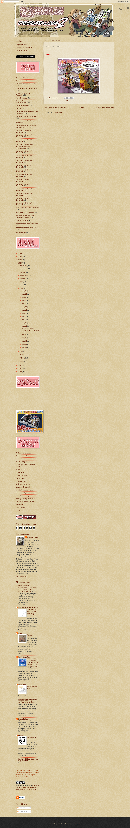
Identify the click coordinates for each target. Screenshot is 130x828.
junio (22, 285)
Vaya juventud (20, 507)
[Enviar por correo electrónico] (65, 98)
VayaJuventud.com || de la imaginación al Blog (27, 700)
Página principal (21, 45)
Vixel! (18, 510)
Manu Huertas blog (22, 496)
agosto (22, 278)
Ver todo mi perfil (21, 576)
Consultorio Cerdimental (24, 47)
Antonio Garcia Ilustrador (24, 456)
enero (22, 361)
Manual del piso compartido (25, 212)
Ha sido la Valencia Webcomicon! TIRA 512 (30, 329)
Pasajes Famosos (22, 220)
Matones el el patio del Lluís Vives (31, 739)
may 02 (24, 347)
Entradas (21, 808)
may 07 (24, 338)
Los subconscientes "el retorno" (26, 116)
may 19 (24, 310)
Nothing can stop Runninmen (25, 499)
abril (21, 351)
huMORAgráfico (24, 657)
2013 (20, 263)
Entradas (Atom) (58, 112)
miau (20, 633)
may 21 (24, 307)
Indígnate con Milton (22, 105)
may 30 (24, 291)
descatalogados (32, 537)
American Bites (21, 78)
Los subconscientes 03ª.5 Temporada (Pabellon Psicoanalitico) (24, 146)
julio (21, 282)
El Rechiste (20, 472)
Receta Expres (21, 232)
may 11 (24, 326)
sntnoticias (19, 504)
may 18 (24, 313)
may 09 (24, 334)
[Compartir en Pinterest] (73, 98)
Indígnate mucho (21, 50)
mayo (22, 288)
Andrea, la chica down (23, 453)
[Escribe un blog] (67, 98)
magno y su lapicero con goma (26, 493)
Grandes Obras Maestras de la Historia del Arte (26, 102)
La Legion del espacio (23, 487)
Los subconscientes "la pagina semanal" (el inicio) (26, 126)
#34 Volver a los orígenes (26, 702)
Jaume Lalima (20, 478)
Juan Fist (19, 108)
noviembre (24, 269)
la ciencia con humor (23, 484)
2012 (20, 365)
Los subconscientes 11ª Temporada (64, 101)
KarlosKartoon (20, 481)
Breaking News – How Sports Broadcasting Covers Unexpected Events (27, 589)
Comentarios (22, 811)
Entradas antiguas (105, 108)
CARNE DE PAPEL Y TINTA (28, 607)
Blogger (77, 824)
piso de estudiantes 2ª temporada (27, 228)
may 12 (24, 323)
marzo (22, 355)
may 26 (24, 297)
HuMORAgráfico (21, 475)
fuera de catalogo (21, 98)
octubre (22, 272)
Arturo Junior (20, 81)
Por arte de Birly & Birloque (25, 502)
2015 (20, 256)
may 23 (24, 303)
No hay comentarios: (54, 98)
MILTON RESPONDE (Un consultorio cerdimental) (25, 216)
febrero (22, 358)
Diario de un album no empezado (27, 88)
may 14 (24, 319)
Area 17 (21, 735)
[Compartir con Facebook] (71, 98)
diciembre (23, 266)
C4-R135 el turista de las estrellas (27, 84)
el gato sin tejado (21, 462)
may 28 (24, 294)
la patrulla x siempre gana (24, 490)
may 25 (24, 300)
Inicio (81, 108)
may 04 (24, 344)
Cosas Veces (20, 459)
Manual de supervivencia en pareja (27, 208)
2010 (20, 371)
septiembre (24, 275)
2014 (20, 260)
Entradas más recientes (55, 108)
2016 (20, 253)
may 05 (24, 341)
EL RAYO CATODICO (23, 469)
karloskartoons (23, 586)
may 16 (24, 316)
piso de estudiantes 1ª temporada (27, 223)
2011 (20, 368)
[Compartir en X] (69, 98)
